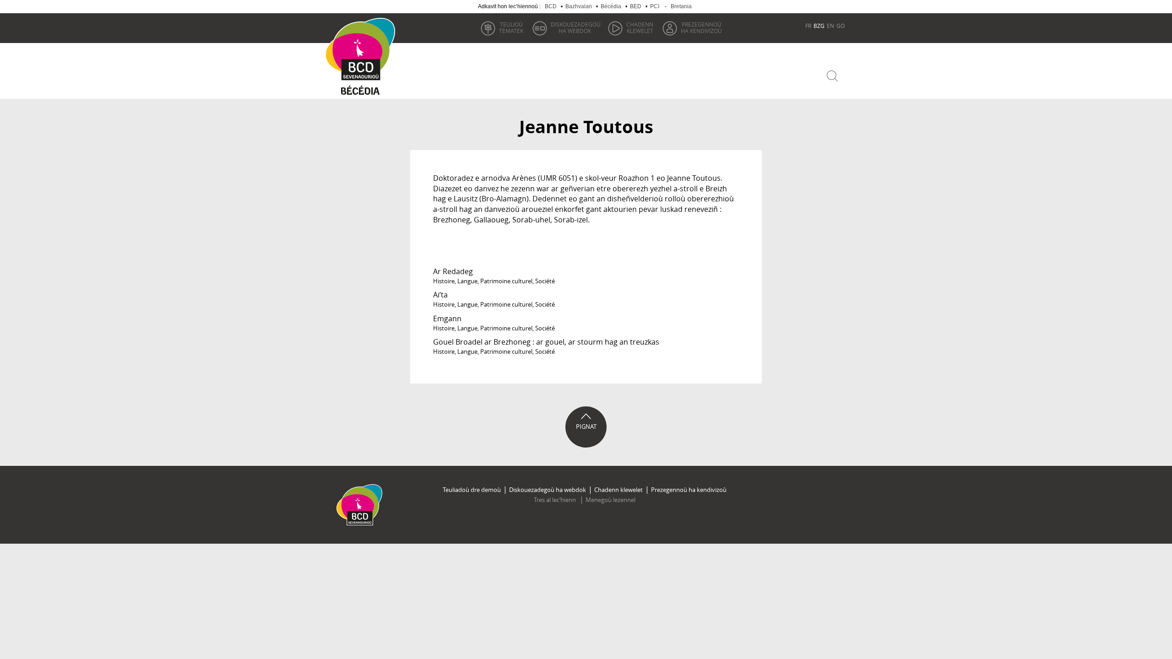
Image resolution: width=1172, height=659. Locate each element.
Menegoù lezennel (610, 500)
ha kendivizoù (701, 27)
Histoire (444, 281)
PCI (654, 6)
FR (808, 25)
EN (830, 25)
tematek (511, 27)
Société (545, 281)
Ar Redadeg (453, 271)
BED (635, 6)
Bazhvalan (578, 6)
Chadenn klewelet (618, 490)
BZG (819, 25)
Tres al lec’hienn (555, 500)
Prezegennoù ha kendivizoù (689, 490)
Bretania (681, 6)
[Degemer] (363, 49)
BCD (551, 6)
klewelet (639, 27)
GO (840, 25)
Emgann (447, 318)
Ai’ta (440, 295)
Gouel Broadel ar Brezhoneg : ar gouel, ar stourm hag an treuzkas (546, 342)
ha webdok (576, 27)
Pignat (586, 426)
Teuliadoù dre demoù (472, 490)
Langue (467, 281)
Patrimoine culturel (506, 281)
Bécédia (611, 6)
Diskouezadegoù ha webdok (547, 490)
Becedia (360, 92)
